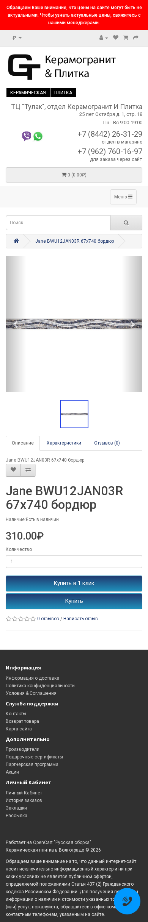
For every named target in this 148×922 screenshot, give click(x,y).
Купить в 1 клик (74, 583)
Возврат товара (22, 721)
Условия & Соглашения (31, 693)
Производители (22, 749)
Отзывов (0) (107, 443)
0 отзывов (48, 618)
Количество (19, 549)
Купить (74, 601)
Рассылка (16, 815)
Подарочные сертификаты (34, 757)
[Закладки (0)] (115, 38)
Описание (23, 443)
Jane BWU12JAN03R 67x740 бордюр (74, 241)
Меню (121, 197)
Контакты (16, 713)
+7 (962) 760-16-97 (109, 151)
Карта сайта (19, 729)
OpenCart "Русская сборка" (62, 842)
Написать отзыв (80, 618)
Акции (12, 772)
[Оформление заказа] (136, 38)
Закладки (16, 808)
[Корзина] (125, 38)
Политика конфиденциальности (40, 685)
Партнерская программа (32, 764)
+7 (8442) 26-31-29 (109, 134)
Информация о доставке (32, 678)
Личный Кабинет (24, 793)
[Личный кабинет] (103, 38)
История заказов (24, 800)
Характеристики (64, 443)
